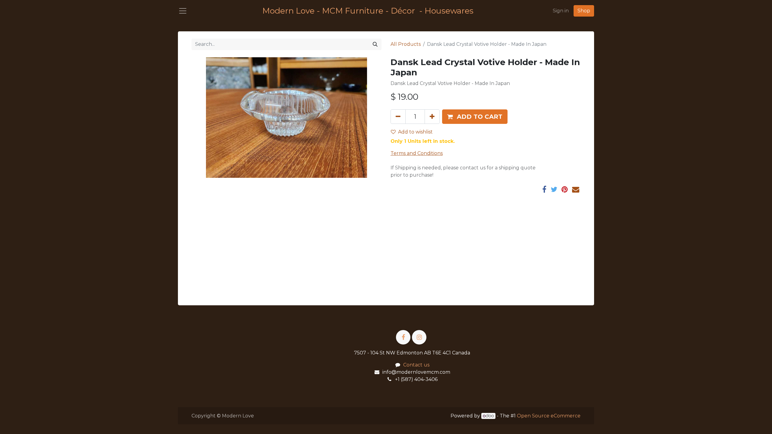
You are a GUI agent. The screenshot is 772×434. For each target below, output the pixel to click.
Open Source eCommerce (549, 416)
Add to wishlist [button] (415, 132)
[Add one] (432, 116)
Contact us (416, 365)
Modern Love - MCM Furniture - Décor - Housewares (367, 11)
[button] (475, 116)
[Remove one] (398, 116)
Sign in (561, 11)
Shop (583, 11)
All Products (406, 44)
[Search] (375, 44)
